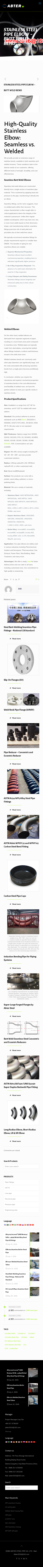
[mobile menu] (40, 3)
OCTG (7, 1188)
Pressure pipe (10, 1204)
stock (29, 561)
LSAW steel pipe (31, 1310)
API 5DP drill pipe (11, 1531)
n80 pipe (8, 1515)
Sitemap (8, 1431)
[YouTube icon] (21, 1558)
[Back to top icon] (21, 1546)
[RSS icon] (26, 1558)
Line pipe (8, 1193)
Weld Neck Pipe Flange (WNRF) (19, 710)
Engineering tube (11, 1210)
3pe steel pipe (10, 1523)
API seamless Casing (13, 1503)
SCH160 (7, 444)
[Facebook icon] (17, 1558)
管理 (20, 589)
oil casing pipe (10, 1507)
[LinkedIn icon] (24, 1558)
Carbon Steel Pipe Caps (15, 896)
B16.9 (24, 420)
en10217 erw (10, 1519)
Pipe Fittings (9, 1182)
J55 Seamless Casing (13, 1527)
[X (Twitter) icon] (19, 1558)
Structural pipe (10, 1199)
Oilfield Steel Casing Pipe (14, 1511)
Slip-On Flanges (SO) (14, 680)
